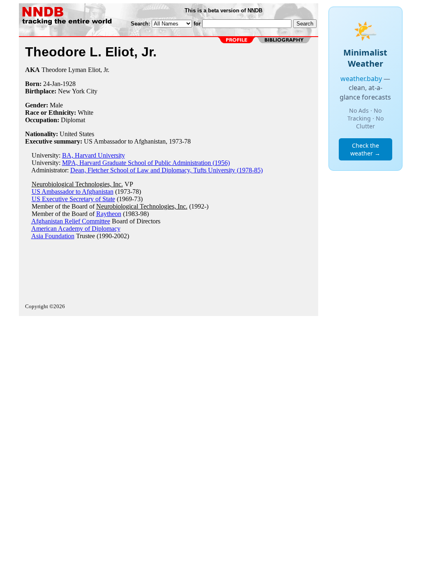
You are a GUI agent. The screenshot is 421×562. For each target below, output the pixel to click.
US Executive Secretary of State (73, 198)
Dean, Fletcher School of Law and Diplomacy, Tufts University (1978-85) (166, 170)
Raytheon (108, 213)
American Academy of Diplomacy (75, 228)
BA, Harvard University (93, 155)
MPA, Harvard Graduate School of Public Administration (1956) (146, 162)
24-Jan (51, 83)
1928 (69, 83)
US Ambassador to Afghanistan (72, 191)
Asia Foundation (52, 235)
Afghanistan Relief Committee (70, 221)
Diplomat (73, 119)
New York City (77, 91)
